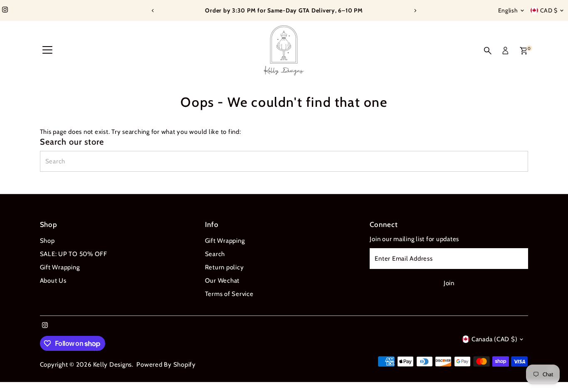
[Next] (415, 10)
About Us (53, 280)
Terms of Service (229, 294)
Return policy (224, 267)
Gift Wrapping (60, 267)
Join (476, 334)
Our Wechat (222, 280)
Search (215, 254)
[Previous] (153, 10)
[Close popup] (550, 263)
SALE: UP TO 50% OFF (73, 254)
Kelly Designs (112, 364)
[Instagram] (5, 10)
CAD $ (549, 10)
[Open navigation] (47, 50)
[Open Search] (487, 50)
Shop (47, 240)
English (508, 10)
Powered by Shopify (166, 364)
